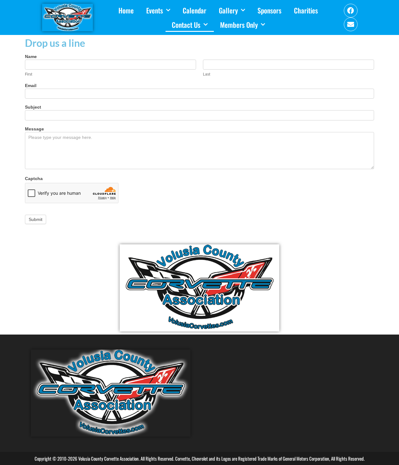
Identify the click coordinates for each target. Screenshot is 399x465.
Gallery (228, 10)
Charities (306, 10)
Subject (33, 107)
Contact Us (186, 25)
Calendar (194, 10)
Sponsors (269, 10)
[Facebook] (351, 10)
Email (30, 85)
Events (154, 10)
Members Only (239, 25)
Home (126, 10)
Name (31, 56)
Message (34, 129)
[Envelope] (351, 24)
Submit (35, 219)
